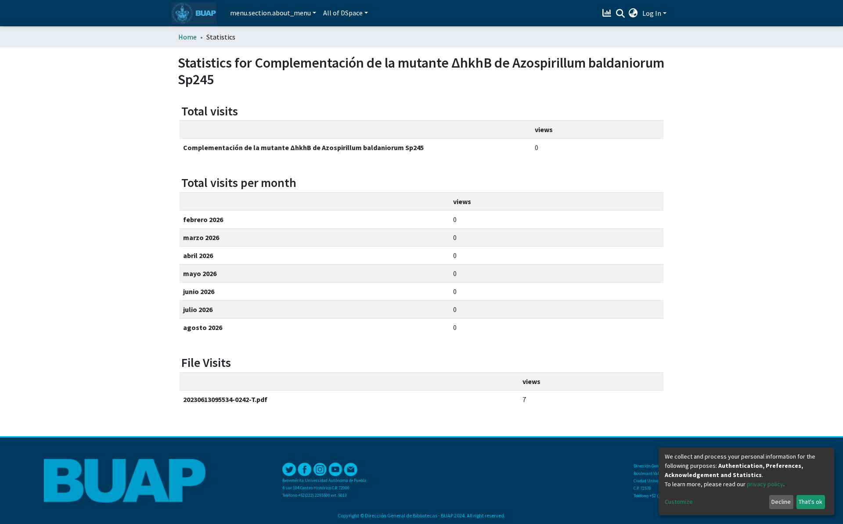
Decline (781, 502)
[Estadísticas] (608, 13)
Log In (651, 13)
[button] (633, 13)
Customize (679, 502)
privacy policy (765, 484)
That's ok (810, 502)
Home (187, 36)
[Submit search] (620, 13)
